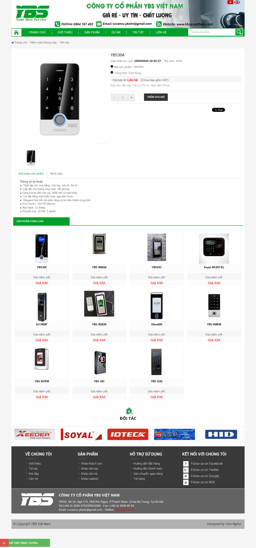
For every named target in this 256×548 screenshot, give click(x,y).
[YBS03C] (156, 247)
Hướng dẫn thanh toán (147, 468)
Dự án (116, 32)
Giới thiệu (65, 32)
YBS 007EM (42, 381)
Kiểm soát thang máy (43, 42)
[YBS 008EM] (214, 305)
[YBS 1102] (156, 362)
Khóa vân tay (89, 468)
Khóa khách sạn (91, 463)
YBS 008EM (214, 324)
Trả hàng (139, 478)
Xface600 (156, 324)
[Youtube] (186, 482)
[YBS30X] (42, 248)
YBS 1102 (156, 381)
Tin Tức (138, 32)
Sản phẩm (92, 32)
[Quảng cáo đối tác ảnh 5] (70, 434)
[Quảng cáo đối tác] (163, 434)
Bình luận (57, 173)
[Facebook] (186, 464)
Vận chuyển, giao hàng (148, 474)
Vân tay (64, 42)
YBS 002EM (99, 324)
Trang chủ (37, 32)
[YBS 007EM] (42, 358)
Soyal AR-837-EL (214, 267)
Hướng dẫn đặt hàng (146, 463)
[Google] (186, 470)
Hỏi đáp (34, 474)
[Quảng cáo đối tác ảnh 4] (210, 434)
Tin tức (33, 468)
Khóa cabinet (89, 478)
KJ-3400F (41, 324)
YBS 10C (99, 381)
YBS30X (42, 267)
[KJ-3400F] (42, 306)
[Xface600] (157, 305)
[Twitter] (186, 476)
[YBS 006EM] (99, 243)
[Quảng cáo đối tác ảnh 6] (24, 434)
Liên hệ (161, 32)
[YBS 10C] (99, 362)
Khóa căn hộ (89, 474)
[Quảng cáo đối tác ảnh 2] (117, 434)
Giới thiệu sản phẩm (31, 173)
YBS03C (157, 267)
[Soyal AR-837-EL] (214, 248)
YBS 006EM (99, 267)
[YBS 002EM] (99, 303)
